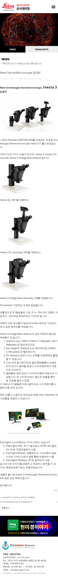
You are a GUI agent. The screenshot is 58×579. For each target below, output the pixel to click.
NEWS (13, 49)
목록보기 (5, 507)
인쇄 (55, 490)
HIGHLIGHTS (41, 49)
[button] (54, 7)
